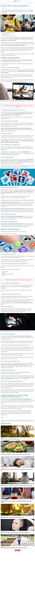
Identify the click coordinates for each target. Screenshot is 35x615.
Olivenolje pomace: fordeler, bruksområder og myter (12, 517)
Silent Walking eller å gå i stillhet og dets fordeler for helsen (14, 547)
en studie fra (13, 79)
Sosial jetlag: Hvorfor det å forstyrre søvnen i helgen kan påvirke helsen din (17, 470)
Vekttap (2, 453)
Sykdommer (3, 484)
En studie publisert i (12, 363)
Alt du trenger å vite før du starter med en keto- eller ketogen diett (15, 454)
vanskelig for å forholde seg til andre (25, 210)
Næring (2, 516)
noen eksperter (12, 302)
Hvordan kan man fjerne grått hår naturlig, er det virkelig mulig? (15, 532)
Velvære (2, 3)
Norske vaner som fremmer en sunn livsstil (10, 439)
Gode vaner (5, 3)
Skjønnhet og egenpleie (5, 531)
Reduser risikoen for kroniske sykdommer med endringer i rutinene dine (16, 485)
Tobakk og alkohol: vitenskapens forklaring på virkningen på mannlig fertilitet (16, 501)
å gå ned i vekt (4, 71)
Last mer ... (17, 550)
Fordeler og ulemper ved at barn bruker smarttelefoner (20, 279)
